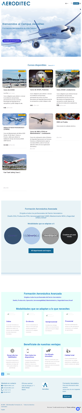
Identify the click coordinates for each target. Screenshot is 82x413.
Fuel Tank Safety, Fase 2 (12, 172)
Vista (14, 78)
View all (50, 65)
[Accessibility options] (78, 409)
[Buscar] (71, 3)
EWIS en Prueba (62, 122)
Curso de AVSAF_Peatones (39, 90)
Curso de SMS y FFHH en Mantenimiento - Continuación (40, 132)
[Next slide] (76, 32)
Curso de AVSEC (9, 90)
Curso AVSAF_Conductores (66, 90)
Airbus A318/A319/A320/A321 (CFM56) (14, 128)
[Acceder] (77, 3)
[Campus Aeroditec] (15, 3)
